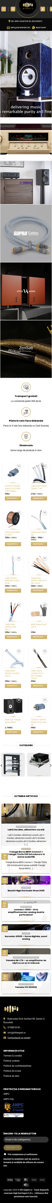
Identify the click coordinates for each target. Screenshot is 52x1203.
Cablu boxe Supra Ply (39, 533)
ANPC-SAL (8, 1099)
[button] (3, 9)
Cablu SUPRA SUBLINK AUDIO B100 (12, 580)
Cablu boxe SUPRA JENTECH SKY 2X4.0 (39, 580)
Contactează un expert (19, 1037)
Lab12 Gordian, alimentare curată (26, 829)
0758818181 (14, 1027)
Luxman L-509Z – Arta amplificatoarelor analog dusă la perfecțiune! (26, 912)
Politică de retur (11, 1076)
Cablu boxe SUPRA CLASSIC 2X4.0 (12, 673)
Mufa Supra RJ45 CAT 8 (39, 625)
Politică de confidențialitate (17, 1065)
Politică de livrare (12, 1071)
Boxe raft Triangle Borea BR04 (13, 720)
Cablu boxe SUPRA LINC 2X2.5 (10, 627)
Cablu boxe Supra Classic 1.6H (39, 487)
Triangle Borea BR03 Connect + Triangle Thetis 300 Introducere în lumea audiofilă (26, 854)
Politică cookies (11, 1060)
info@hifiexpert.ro (17, 1032)
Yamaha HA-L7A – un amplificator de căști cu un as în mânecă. (26, 961)
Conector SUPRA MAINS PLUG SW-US (39, 722)
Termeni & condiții (12, 1055)
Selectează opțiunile (40, 544)
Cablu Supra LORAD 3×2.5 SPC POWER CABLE (37, 675)
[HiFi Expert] (28, 9)
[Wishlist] (19, 466)
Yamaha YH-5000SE (26, 987)
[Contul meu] (42, 9)
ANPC (6, 1094)
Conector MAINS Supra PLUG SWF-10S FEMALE (13, 488)
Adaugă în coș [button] (13, 498)
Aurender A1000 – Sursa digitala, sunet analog (26, 937)
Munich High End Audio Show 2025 (26, 890)
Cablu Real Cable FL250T (12, 533)
